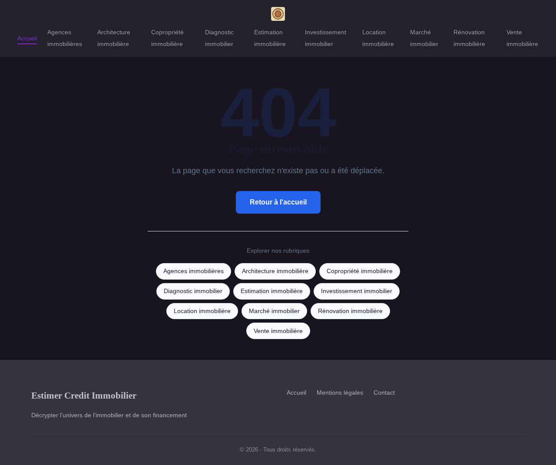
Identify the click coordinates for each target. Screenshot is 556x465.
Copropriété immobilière (167, 38)
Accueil (27, 38)
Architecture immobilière (113, 38)
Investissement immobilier (325, 38)
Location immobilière (378, 38)
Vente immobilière (522, 38)
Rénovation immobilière (469, 38)
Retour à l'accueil (278, 202)
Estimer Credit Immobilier (83, 395)
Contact (384, 392)
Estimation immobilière (270, 38)
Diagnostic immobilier (219, 38)
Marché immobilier (424, 38)
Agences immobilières (64, 38)
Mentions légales (340, 392)
